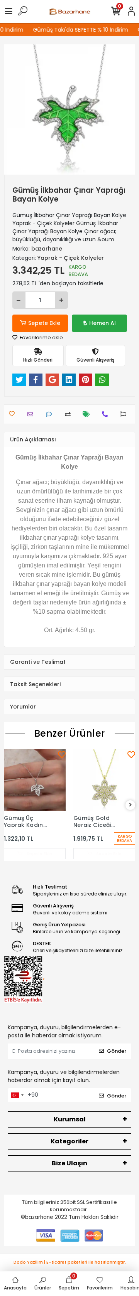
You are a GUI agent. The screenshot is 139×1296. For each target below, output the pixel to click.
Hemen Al (102, 323)
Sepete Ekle (44, 323)
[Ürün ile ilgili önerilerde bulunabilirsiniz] (125, 414)
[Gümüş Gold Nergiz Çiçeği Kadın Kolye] (104, 780)
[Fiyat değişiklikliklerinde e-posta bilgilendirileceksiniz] (88, 414)
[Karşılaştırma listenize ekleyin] (69, 414)
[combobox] (17, 1095)
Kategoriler (69, 1141)
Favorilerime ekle (41, 337)
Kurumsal (70, 1119)
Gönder (116, 1051)
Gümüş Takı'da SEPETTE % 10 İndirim (78, 30)
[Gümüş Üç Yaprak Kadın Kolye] (35, 780)
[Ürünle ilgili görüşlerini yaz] (51, 414)
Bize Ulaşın (69, 1163)
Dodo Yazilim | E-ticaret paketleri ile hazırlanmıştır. (70, 1262)
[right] (130, 805)
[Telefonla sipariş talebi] (107, 414)
